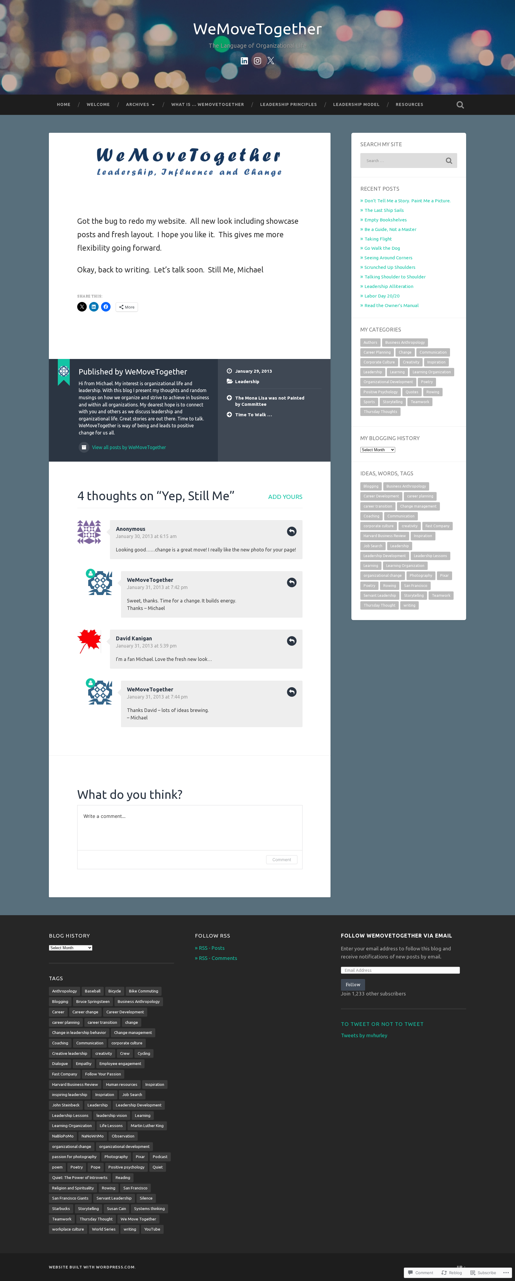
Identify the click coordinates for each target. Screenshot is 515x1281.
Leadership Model (356, 104)
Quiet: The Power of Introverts (80, 1177)
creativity (410, 526)
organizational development (124, 1146)
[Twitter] (270, 59)
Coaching (371, 516)
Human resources (121, 1084)
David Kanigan (134, 638)
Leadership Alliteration (388, 286)
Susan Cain (116, 1208)
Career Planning (377, 352)
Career (58, 1011)
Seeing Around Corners (388, 257)
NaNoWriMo (93, 1136)
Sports (369, 402)
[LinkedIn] (244, 59)
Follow (353, 984)
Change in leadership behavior (79, 1032)
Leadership (247, 381)
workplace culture (68, 1229)
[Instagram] (257, 59)
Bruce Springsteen (93, 1001)
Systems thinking (149, 1208)
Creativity (411, 362)
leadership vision (112, 1115)
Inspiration (436, 362)
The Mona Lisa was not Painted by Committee (269, 401)
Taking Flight (378, 238)
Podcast (160, 1156)
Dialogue (60, 1063)
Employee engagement (120, 1063)
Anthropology (64, 991)
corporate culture (379, 526)
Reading (123, 1177)
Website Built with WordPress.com (92, 1267)
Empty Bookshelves (385, 219)
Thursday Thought (379, 605)
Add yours (285, 496)
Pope (95, 1167)
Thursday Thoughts (380, 412)
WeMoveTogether (257, 28)
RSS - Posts (212, 948)
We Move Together (138, 1219)
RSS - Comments (218, 958)
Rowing (432, 392)
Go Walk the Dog (382, 248)
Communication (433, 352)
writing (409, 605)
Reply (292, 531)
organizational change (383, 575)
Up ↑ (461, 1267)
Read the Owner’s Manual (391, 305)
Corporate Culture (379, 362)
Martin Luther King (147, 1125)
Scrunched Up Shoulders (389, 267)
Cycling (144, 1053)
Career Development (381, 496)
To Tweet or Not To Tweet (382, 1024)
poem (57, 1167)
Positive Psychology (381, 392)
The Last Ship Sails (384, 210)
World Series (104, 1229)
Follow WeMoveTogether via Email (396, 935)
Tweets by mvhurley (364, 1035)
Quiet (158, 1167)
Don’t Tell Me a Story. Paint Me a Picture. (407, 200)
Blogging (371, 486)
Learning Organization (432, 372)
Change (405, 352)
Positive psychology (126, 1167)
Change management (418, 506)
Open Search (460, 105)
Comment (281, 859)
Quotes (412, 392)
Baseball (92, 991)
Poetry (427, 382)
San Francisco (415, 586)
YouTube (152, 1229)
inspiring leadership (69, 1094)
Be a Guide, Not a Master (390, 229)
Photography (421, 575)
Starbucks (61, 1208)
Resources (410, 104)
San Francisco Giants (70, 1198)
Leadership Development (385, 556)
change (131, 1022)
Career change (85, 1011)
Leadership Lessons (430, 556)
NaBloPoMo (63, 1136)
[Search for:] (408, 160)
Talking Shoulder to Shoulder (395, 276)
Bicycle (114, 991)
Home (64, 104)
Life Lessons (111, 1125)
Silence (146, 1198)
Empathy (83, 1063)
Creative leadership (69, 1053)
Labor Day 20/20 (382, 295)
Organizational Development (388, 382)
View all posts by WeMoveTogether (128, 447)
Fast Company (437, 526)
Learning (397, 372)
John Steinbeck (66, 1105)
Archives (137, 104)
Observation (123, 1136)
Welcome (98, 104)
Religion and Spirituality (73, 1188)
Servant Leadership (380, 595)
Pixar (444, 575)
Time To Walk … (253, 414)
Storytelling (393, 402)
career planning (420, 496)
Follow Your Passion (103, 1074)
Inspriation (104, 1094)
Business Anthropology (405, 342)
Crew (125, 1053)
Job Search (373, 546)
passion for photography (74, 1156)
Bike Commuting (143, 991)
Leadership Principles (288, 104)
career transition (378, 506)
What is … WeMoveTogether (207, 104)
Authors (370, 342)
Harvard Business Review (385, 536)
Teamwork (420, 402)
